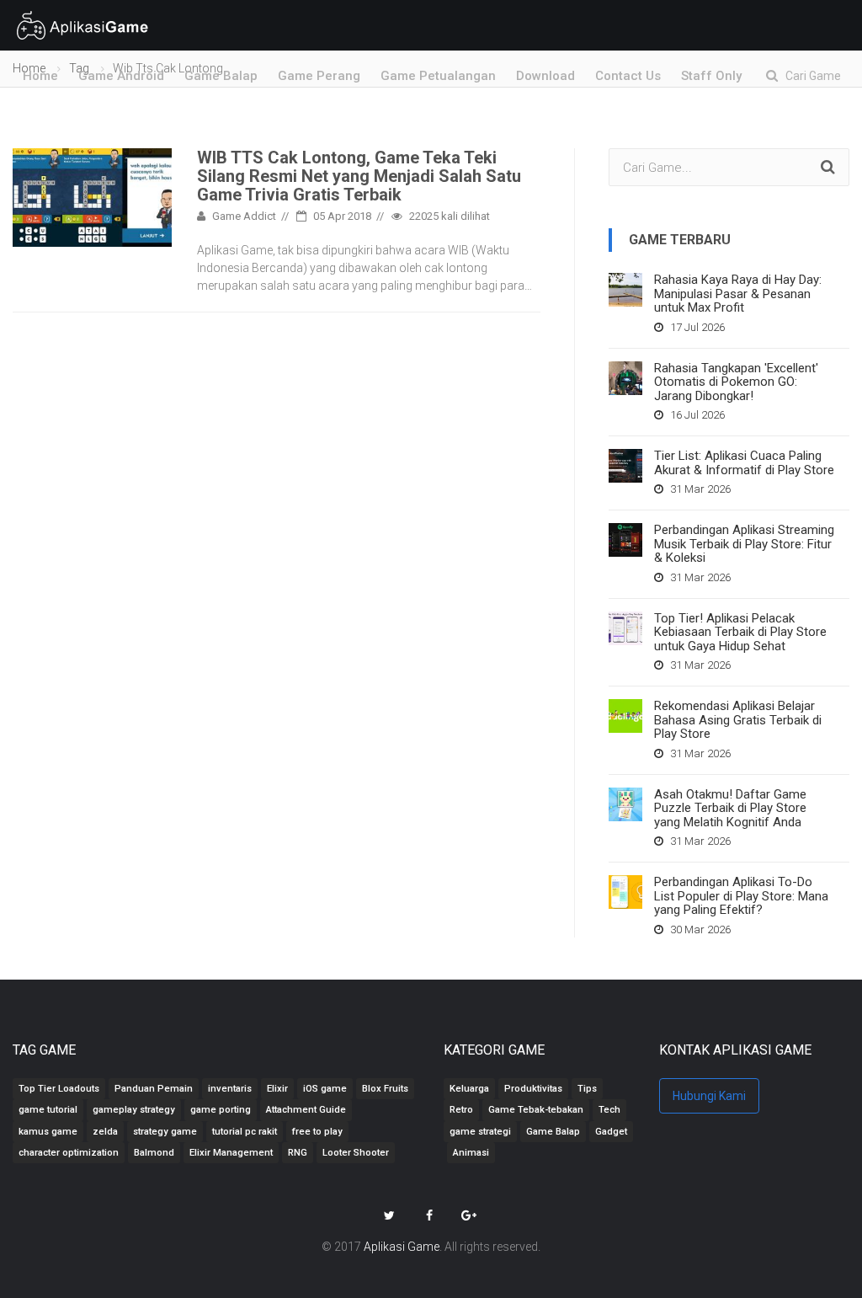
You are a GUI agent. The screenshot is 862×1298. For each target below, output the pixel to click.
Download (545, 75)
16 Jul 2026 (696, 415)
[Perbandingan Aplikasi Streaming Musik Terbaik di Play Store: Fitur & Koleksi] (625, 540)
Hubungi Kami (709, 1096)
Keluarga (469, 1088)
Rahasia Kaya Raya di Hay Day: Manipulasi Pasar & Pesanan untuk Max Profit (738, 293)
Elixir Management (231, 1152)
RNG (297, 1152)
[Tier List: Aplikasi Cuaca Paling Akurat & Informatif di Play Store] (625, 466)
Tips (587, 1088)
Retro (461, 1109)
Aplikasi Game (401, 1246)
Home (40, 75)
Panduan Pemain (153, 1088)
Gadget (611, 1131)
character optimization (69, 1152)
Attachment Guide (306, 1109)
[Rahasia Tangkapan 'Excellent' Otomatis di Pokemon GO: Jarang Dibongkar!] (625, 378)
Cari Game (809, 76)
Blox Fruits (385, 1088)
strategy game (165, 1131)
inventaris (230, 1088)
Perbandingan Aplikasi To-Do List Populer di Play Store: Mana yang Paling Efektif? (741, 895)
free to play (317, 1131)
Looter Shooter (355, 1152)
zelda (105, 1131)
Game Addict (243, 216)
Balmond (154, 1152)
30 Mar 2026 (699, 929)
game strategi (480, 1131)
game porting (220, 1109)
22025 (448, 216)
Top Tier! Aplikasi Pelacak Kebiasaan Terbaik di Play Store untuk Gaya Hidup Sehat (740, 632)
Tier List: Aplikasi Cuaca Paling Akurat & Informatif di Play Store (744, 463)
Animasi (471, 1152)
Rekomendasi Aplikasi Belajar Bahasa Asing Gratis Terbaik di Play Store (738, 719)
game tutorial (48, 1109)
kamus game (48, 1131)
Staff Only (711, 75)
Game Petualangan (438, 75)
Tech (609, 1109)
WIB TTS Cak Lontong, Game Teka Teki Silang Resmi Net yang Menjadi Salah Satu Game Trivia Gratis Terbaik (359, 176)
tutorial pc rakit (244, 1131)
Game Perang (319, 75)
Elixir (277, 1088)
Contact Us (628, 75)
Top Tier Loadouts (59, 1088)
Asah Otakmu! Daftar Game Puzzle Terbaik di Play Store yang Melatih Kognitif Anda (730, 808)
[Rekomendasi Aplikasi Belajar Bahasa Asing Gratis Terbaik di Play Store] (625, 716)
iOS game (325, 1088)
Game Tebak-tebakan (535, 1109)
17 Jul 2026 (696, 327)
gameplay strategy (134, 1109)
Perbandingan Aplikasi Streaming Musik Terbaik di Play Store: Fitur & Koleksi (744, 543)
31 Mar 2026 (699, 489)
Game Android (121, 75)
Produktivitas (533, 1088)
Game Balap (221, 75)
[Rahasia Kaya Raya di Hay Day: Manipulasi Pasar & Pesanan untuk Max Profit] (625, 290)
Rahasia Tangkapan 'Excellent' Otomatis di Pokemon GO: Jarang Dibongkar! (736, 382)
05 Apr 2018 (341, 216)
